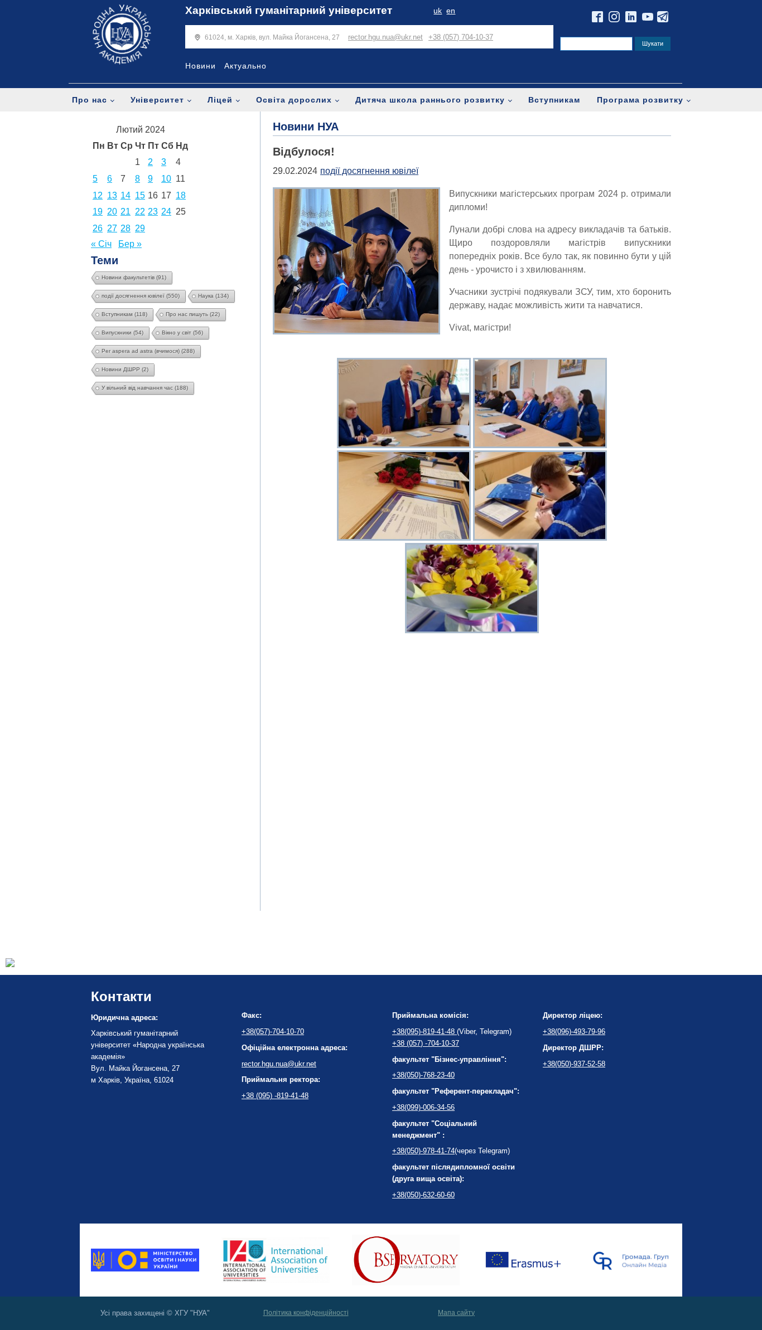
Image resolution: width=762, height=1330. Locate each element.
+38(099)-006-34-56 (423, 1107)
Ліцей (220, 99)
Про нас (89, 99)
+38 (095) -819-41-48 (275, 1095)
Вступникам (554, 99)
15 (140, 195)
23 (153, 211)
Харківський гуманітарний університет (288, 10)
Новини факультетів (134, 277)
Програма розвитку (640, 99)
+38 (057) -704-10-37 (425, 1043)
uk (437, 11)
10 (166, 178)
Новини (200, 65)
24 (166, 211)
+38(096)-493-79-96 (574, 1031)
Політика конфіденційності (306, 1313)
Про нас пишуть (193, 314)
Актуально (245, 65)
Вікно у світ (182, 332)
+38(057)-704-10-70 (273, 1031)
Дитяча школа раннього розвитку (430, 99)
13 (112, 195)
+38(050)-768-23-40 (423, 1075)
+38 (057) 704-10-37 (460, 37)
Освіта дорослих (294, 99)
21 (125, 211)
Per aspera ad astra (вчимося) (148, 351)
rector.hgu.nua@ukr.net (385, 37)
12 (98, 195)
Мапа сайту (456, 1313)
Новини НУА (306, 126)
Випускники (122, 332)
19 (98, 211)
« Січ (101, 244)
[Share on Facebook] (10, 964)
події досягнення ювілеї (141, 296)
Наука (213, 296)
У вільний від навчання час (145, 388)
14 (125, 195)
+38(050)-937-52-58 (574, 1064)
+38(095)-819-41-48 (424, 1031)
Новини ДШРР (125, 369)
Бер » (130, 244)
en (450, 11)
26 (98, 228)
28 (125, 228)
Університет (157, 99)
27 (112, 228)
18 (181, 195)
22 (140, 211)
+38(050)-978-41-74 (423, 1151)
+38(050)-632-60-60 (423, 1195)
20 (112, 211)
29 (140, 228)
